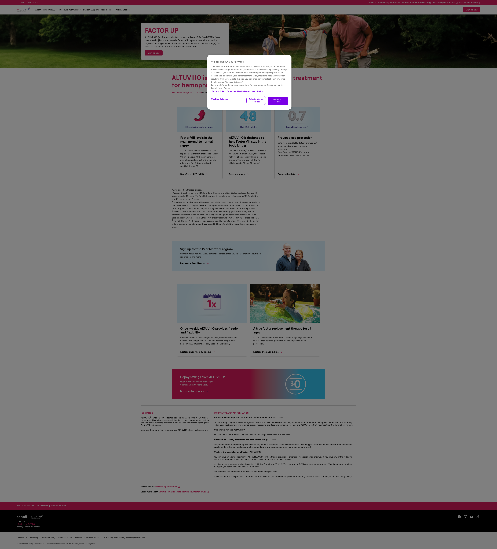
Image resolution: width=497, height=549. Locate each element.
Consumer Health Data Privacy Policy (245, 91)
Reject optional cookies (256, 100)
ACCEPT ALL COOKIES (278, 101)
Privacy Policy (219, 91)
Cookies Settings (219, 99)
